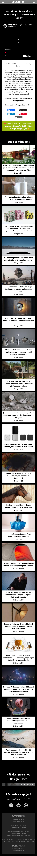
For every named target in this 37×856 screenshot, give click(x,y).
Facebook (11, 805)
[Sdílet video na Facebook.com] (11, 109)
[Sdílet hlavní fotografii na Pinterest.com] (23, 113)
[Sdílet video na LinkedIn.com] (11, 113)
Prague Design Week (22, 99)
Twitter (18, 805)
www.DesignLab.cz (18, 851)
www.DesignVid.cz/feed (22, 831)
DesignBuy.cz (22, 128)
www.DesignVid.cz (18, 821)
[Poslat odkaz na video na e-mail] (18, 116)
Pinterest (26, 805)
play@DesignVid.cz (20, 828)
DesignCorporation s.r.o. (10, 839)
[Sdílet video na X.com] (23, 109)
